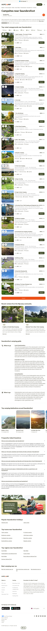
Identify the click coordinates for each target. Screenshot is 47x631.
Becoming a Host (16, 583)
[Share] (6, 34)
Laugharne (37, 443)
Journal (3, 587)
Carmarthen (8, 443)
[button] (23, 441)
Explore (2, 7)
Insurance (14, 591)
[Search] (43, 15)
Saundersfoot (29, 7)
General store (4, 585)
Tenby (41, 484)
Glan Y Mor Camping (39, 327)
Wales (13, 7)
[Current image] (5, 43)
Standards (14, 593)
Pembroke (3, 473)
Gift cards (3, 583)
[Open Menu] (44, 4)
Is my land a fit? (15, 585)
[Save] (3, 34)
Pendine (31, 443)
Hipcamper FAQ (4, 594)
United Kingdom (8, 7)
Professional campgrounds (15, 588)
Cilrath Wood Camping (13, 327)
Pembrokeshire (23, 7)
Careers (3, 589)
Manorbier (3, 463)
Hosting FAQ (15, 595)
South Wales (17, 7)
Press (2, 592)
